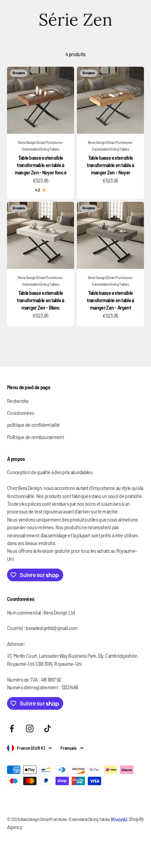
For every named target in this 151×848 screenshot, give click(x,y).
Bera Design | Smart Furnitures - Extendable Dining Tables (40, 145)
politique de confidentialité (33, 425)
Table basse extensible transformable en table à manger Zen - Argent (110, 300)
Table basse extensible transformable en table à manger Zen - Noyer (110, 165)
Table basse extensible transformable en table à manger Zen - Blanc (40, 300)
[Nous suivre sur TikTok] (47, 728)
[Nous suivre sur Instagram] (29, 728)
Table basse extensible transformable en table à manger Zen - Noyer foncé (40, 165)
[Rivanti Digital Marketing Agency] (120, 814)
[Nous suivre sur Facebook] (12, 728)
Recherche (18, 401)
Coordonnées (20, 413)
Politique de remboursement (35, 437)
